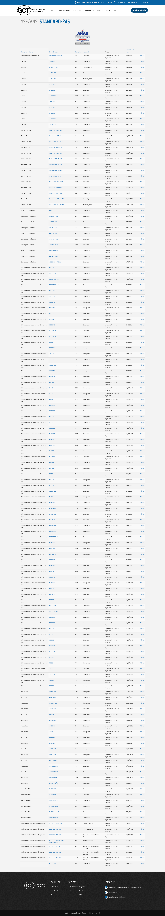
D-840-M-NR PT (54, 806)
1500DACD (52, 525)
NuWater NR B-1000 (56, 182)
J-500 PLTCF (53, 67)
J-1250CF (52, 90)
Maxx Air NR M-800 (55, 170)
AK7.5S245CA (54, 772)
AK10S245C (53, 697)
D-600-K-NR (53, 818)
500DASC (52, 296)
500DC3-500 (53, 611)
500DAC (52, 268)
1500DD (51, 468)
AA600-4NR (53, 222)
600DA (51, 319)
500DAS (52, 291)
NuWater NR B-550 (56, 193)
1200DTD (52, 588)
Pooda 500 (53, 863)
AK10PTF (52, 737)
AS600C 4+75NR (55, 262)
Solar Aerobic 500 (55, 56)
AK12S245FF (53, 778)
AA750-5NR (53, 228)
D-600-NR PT (53, 789)
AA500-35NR (53, 216)
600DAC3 (52, 336)
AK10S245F (52, 692)
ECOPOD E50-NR (55, 829)
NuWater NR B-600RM (56, 199)
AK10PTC (52, 743)
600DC (51, 640)
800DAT (52, 560)
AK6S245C (52, 709)
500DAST (52, 302)
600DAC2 (52, 331)
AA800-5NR (53, 233)
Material (86, 52)
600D (51, 634)
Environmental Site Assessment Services (84, 895)
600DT (51, 657)
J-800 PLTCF (53, 79)
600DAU (52, 348)
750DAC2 (52, 365)
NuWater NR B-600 (55, 187)
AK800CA (52, 720)
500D (51, 474)
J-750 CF (52, 73)
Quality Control (56, 891)
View (142, 56)
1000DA (51, 497)
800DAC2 (52, 491)
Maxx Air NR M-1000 (55, 176)
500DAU (52, 313)
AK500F (51, 714)
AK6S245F (52, 749)
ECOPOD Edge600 (55, 823)
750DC (51, 669)
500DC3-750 (53, 617)
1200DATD (52, 548)
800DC (51, 422)
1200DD (51, 451)
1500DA (51, 382)
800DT (51, 686)
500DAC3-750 (54, 285)
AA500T (52, 210)
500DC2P (52, 606)
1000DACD (52, 508)
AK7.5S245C (53, 766)
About (53, 10)
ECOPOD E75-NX (55, 852)
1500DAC (52, 520)
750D (51, 663)
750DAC (52, 359)
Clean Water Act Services (79, 891)
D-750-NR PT (53, 800)
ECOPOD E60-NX (55, 846)
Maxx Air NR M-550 (55, 164)
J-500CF (52, 61)
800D (51, 394)
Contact (100, 10)
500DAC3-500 (54, 279)
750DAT (52, 371)
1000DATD (52, 565)
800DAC (52, 577)
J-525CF (52, 102)
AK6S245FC (53, 703)
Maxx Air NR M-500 (55, 159)
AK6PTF (51, 732)
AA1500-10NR (53, 250)
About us (54, 887)
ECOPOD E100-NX (55, 858)
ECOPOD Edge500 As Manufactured (56, 842)
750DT (51, 680)
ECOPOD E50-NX (55, 835)
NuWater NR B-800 (55, 136)
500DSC (52, 411)
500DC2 (52, 405)
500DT (51, 629)
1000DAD (52, 543)
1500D (51, 399)
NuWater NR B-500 (55, 130)
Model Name (53, 52)
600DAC (52, 325)
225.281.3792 (120, 2)
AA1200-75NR (53, 245)
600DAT (52, 342)
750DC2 (52, 674)
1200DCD (52, 445)
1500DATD (52, 554)
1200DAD (52, 571)
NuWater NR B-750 (55, 147)
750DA (51, 354)
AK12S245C (53, 760)
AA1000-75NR (54, 239)
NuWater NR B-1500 (56, 142)
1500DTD (52, 594)
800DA (51, 485)
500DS (51, 417)
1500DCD (52, 457)
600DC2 (52, 646)
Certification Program (77, 887)
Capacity (78, 52)
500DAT (52, 308)
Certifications (64, 10)
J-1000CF (52, 84)
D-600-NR (52, 795)
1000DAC (52, 503)
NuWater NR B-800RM (56, 205)
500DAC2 (52, 273)
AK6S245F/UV (54, 783)
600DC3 (52, 651)
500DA (51, 480)
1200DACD (52, 514)
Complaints (89, 10)
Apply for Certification (139, 10)
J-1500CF (52, 96)
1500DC (51, 462)
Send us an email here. (139, 2)
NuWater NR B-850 (55, 153)
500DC (51, 600)
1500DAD (52, 377)
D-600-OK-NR (54, 812)
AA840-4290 (53, 256)
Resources (77, 10)
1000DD (51, 440)
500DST (52, 623)
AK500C (52, 726)
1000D (51, 388)
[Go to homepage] (33, 10)
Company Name (27, 52)
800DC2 (52, 428)
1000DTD (52, 583)
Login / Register (112, 10)
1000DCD (52, 434)
